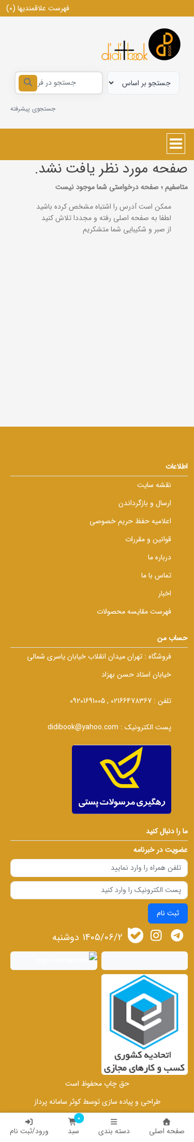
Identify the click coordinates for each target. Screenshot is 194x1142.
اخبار (164, 593)
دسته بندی (114, 1131)
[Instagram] (156, 935)
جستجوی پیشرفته (32, 109)
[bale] (135, 935)
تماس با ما (156, 575)
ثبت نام (168, 913)
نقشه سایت (154, 485)
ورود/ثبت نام (29, 1131)
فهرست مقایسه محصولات (134, 611)
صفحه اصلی (167, 1131)
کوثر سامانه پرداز (57, 1101)
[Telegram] (177, 935)
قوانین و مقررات (148, 539)
